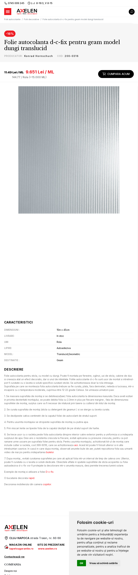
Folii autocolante (12, 19)
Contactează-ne (14, 556)
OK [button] (81, 563)
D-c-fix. (50, 471)
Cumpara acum (118, 74)
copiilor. (47, 484)
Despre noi (10, 570)
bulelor (50, 452)
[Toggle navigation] (7, 11)
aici (76, 445)
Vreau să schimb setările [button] (103, 563)
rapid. (32, 478)
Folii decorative (31, 19)
